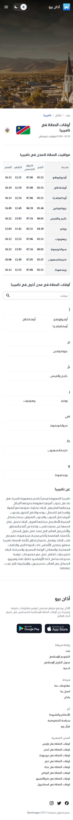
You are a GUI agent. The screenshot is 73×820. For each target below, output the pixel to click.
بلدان (58, 115)
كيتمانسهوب (57, 259)
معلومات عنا (62, 685)
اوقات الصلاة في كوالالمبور (53, 778)
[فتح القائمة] (6, 7)
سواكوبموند (58, 249)
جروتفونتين (60, 208)
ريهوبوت (61, 239)
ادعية (66, 668)
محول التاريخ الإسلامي (57, 662)
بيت (67, 115)
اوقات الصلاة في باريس (56, 743)
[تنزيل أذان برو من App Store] (57, 628)
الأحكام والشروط (59, 714)
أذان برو (54, 7)
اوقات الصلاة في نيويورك (54, 755)
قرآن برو (65, 726)
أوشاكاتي (60, 187)
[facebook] (66, 803)
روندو (63, 228)
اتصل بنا (65, 691)
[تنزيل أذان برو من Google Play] (29, 628)
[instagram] (51, 803)
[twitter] (59, 803)
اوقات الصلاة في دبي (57, 761)
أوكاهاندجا (60, 197)
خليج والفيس (58, 218)
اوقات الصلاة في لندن (56, 749)
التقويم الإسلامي (59, 656)
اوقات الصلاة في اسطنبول (53, 784)
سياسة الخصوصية (59, 720)
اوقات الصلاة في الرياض (55, 772)
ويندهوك (61, 269)
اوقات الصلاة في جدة (57, 766)
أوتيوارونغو (60, 177)
